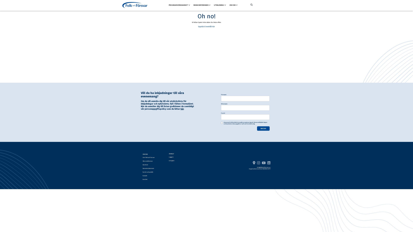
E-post (223, 113)
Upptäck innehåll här (206, 27)
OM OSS (232, 5)
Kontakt (145, 175)
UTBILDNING (219, 5)
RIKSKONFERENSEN (200, 5)
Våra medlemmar (148, 161)
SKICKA (263, 128)
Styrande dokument (148, 168)
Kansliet (145, 179)
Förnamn (223, 94)
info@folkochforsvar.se (263, 167)
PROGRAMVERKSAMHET (178, 5)
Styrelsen (145, 165)
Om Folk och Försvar (149, 157)
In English (171, 160)
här (182, 109)
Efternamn (224, 104)
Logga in (171, 157)
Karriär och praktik (148, 172)
